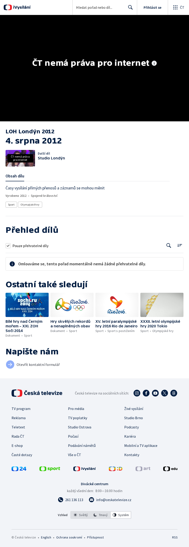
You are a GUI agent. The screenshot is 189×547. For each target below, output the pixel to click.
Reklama (19, 417)
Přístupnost (95, 537)
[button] (27, 305)
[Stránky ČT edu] (170, 469)
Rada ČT (18, 436)
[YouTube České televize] (155, 393)
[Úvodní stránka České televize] (37, 393)
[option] (81, 515)
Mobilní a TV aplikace (140, 445)
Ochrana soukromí (69, 537)
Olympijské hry (30, 204)
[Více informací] (154, 63)
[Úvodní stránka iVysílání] (21, 7)
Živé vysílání (133, 408)
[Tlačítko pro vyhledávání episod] (169, 245)
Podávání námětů (82, 445)
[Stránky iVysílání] (84, 469)
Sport (11, 204)
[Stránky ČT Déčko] (115, 469)
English (46, 537)
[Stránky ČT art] (143, 469)
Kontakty (131, 454)
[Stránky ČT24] (19, 469)
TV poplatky (77, 417)
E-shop (17, 445)
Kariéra (130, 436)
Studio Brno (133, 417)
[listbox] (100, 515)
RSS (174, 537)
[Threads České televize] (173, 393)
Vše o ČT (74, 454)
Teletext (18, 427)
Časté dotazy (22, 454)
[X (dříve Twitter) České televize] (164, 393)
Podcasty (131, 427)
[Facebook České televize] (146, 393)
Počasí (73, 436)
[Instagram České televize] (137, 393)
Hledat (130, 7)
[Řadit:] (179, 245)
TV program (21, 408)
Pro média (76, 408)
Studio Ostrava (79, 427)
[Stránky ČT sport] (49, 469)
